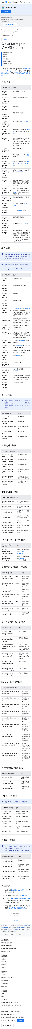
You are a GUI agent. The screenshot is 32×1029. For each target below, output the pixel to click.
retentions (16, 370)
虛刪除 (20, 210)
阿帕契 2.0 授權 (21, 927)
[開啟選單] (3, 2)
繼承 (15, 192)
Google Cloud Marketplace (8, 948)
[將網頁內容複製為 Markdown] (22, 47)
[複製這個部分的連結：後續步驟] (12, 886)
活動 (2, 996)
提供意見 (6, 39)
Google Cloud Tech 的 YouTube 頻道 (11, 1005)
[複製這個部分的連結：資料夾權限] (14, 395)
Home (3, 30)
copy (21, 308)
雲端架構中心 (5, 983)
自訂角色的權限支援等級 (17, 908)
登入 (28, 2)
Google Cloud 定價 (6, 945)
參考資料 (15, 32)
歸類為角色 (5, 73)
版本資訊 (3, 964)
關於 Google (4, 1011)
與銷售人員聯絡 (5, 951)
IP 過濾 (27, 155)
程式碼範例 (4, 980)
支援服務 (3, 961)
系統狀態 (3, 967)
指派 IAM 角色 (22, 895)
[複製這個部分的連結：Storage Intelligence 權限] (27, 540)
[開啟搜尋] (21, 2)
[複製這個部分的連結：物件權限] (12, 248)
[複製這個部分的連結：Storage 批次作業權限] (24, 682)
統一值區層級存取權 (15, 258)
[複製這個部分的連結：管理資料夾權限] (18, 446)
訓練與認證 (4, 986)
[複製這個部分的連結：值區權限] (12, 82)
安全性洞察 (20, 171)
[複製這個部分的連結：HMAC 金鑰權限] (18, 796)
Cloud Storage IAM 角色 (18, 890)
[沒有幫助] (15, 35)
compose (27, 308)
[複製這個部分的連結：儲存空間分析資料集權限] (26, 622)
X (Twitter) (4, 999)
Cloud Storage (11, 7)
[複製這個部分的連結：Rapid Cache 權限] (20, 492)
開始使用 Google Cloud (7, 977)
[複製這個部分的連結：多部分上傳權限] (18, 840)
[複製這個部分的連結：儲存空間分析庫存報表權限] (29, 567)
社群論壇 (3, 959)
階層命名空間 (21, 340)
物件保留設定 (24, 121)
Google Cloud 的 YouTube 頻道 (9, 1002)
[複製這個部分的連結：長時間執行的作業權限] (24, 768)
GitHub (3, 975)
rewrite (17, 308)
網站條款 (17, 1011)
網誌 (2, 994)
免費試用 (6, 12)
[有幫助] (12, 35)
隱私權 (12, 1011)
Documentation (11, 30)
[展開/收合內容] (13, 53)
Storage (19, 30)
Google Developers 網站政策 (12, 929)
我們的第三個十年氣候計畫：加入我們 (13, 1017)
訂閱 (20, 1021)
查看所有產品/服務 (6, 943)
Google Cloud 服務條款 (8, 1014)
